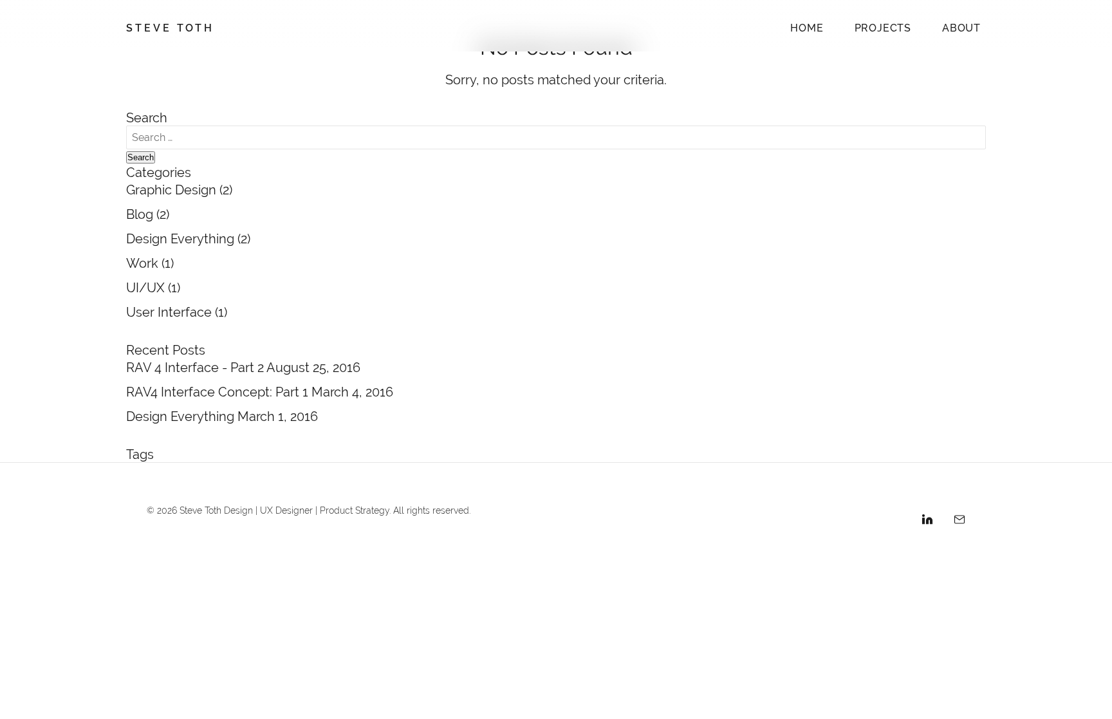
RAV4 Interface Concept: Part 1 (218, 391)
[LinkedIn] (927, 521)
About (961, 28)
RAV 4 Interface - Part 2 (196, 367)
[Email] (959, 521)
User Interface (169, 311)
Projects (883, 28)
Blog (139, 214)
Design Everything (180, 238)
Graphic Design (171, 189)
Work (142, 263)
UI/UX (145, 287)
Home (806, 28)
